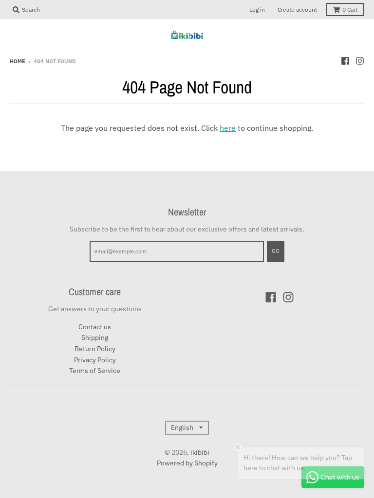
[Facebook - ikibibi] (345, 60)
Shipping (94, 337)
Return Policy (95, 348)
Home (17, 61)
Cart (349, 9)
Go (276, 251)
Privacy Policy (95, 360)
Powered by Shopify (187, 463)
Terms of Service (94, 370)
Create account (297, 9)
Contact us (94, 326)
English (182, 427)
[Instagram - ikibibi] (359, 60)
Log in (257, 9)
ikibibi (199, 452)
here (228, 128)
